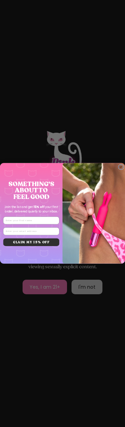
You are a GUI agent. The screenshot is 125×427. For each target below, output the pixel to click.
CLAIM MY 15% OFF (31, 242)
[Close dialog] (121, 167)
